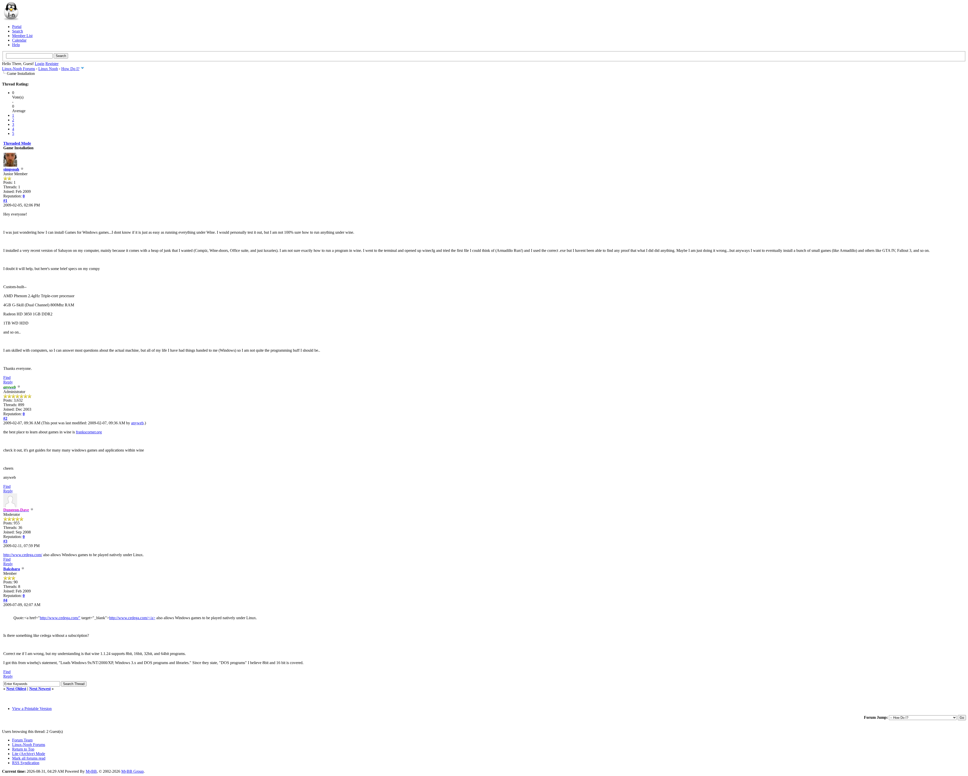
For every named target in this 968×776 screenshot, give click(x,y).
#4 (5, 600)
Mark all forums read (28, 758)
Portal (16, 26)
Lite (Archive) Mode (28, 754)
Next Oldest (16, 689)
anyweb (137, 423)
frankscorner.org (89, 432)
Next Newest (40, 689)
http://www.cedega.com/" (60, 618)
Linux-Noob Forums (18, 69)
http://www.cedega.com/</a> (132, 618)
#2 (5, 418)
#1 (5, 200)
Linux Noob (48, 69)
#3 (5, 541)
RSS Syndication (25, 763)
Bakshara (11, 569)
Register (51, 64)
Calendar (19, 40)
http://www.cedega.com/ (22, 555)
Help (16, 45)
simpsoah (11, 169)
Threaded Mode (17, 143)
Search (17, 31)
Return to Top (23, 749)
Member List (22, 36)
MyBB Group (132, 771)
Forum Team (22, 740)
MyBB (91, 771)
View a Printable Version (32, 708)
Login (39, 64)
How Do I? (70, 69)
